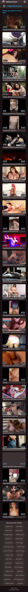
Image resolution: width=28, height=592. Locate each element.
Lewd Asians (9, 559)
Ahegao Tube (9, 526)
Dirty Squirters (9, 542)
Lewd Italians (19, 559)
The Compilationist (18, 579)
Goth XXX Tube (20, 546)
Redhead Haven (11, 2)
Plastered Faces (8, 575)
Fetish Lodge (19, 542)
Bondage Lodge (8, 534)
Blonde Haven (19, 530)
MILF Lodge (8, 567)
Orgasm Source (9, 571)
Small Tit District (20, 575)
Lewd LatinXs (8, 563)
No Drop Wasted (19, 567)
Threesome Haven (9, 583)
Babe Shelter (8, 530)
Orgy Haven (20, 571)
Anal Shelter (19, 526)
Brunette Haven (20, 534)
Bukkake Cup (8, 538)
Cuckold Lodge (19, 538)
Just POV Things (20, 551)
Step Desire (7, 579)
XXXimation (20, 583)
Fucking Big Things (8, 546)
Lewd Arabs (19, 555)
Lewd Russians (19, 563)
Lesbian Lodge (9, 555)
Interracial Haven (8, 551)
